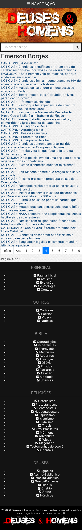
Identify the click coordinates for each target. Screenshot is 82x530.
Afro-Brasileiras (46, 429)
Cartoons (46, 310)
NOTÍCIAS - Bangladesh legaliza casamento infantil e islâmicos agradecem (39, 243)
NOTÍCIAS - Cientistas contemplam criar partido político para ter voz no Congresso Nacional (36, 145)
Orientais (46, 450)
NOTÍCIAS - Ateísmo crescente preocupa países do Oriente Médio (38, 180)
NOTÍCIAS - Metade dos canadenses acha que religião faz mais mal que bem (40, 208)
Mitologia (46, 377)
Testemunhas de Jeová (46, 446)
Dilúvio (46, 363)
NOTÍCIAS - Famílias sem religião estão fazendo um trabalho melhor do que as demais (38, 222)
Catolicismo (46, 401)
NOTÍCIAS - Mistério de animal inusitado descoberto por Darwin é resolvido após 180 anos (39, 194)
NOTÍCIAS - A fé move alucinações (26, 102)
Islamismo (46, 418)
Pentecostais (46, 408)
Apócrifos (46, 355)
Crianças (46, 380)
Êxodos (46, 366)
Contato (46, 289)
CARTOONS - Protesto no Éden (23, 137)
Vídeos (46, 317)
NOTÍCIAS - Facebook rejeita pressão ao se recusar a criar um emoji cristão (39, 187)
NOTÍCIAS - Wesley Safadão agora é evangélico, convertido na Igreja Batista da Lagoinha (36, 121)
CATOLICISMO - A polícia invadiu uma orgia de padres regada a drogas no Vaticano (40, 159)
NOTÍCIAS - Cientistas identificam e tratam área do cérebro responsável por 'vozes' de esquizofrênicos (38, 68)
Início (7, 251)
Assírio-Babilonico (46, 474)
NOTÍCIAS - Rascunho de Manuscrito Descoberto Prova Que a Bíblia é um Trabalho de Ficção (36, 114)
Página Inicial (46, 275)
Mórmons (46, 432)
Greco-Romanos (46, 481)
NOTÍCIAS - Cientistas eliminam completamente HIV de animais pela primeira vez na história (41, 82)
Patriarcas (46, 370)
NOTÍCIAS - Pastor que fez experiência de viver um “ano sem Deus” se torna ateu (38, 106)
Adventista (46, 436)
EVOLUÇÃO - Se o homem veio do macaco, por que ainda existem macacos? (38, 75)
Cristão (46, 488)
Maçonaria (46, 443)
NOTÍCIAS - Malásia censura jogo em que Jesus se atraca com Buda (37, 89)
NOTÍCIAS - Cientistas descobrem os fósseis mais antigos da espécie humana (37, 236)
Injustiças (46, 359)
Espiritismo (46, 415)
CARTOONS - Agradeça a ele (22, 130)
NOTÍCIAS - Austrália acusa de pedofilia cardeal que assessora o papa (38, 201)
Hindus (46, 485)
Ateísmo (46, 279)
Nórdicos (46, 495)
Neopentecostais (46, 411)
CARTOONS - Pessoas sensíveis (24, 133)
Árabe (46, 492)
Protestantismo (46, 404)
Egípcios (46, 471)
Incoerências (46, 345)
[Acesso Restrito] (64, 513)
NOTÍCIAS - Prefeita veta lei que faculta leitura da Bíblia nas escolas (37, 152)
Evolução (46, 282)
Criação (46, 373)
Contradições (46, 342)
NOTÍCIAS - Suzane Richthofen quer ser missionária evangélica (38, 166)
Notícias (46, 321)
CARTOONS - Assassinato (19, 63)
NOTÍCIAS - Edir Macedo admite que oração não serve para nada (40, 173)
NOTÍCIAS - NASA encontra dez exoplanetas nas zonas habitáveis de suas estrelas (41, 215)
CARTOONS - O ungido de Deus (24, 126)
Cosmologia (46, 286)
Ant (18, 251)
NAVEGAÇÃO (42, 4)
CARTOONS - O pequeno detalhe (25, 140)
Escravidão (46, 349)
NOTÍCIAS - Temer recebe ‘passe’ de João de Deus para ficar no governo (37, 96)
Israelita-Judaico (46, 478)
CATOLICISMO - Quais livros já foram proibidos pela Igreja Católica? (38, 229)
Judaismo (46, 422)
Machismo (46, 352)
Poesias (46, 314)
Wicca (46, 439)
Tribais (46, 425)
